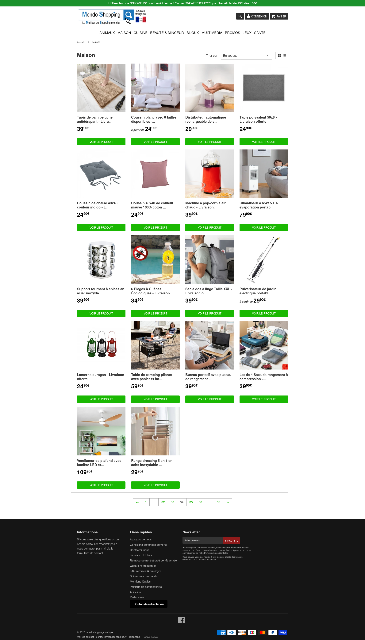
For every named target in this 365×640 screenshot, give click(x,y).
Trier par (211, 55)
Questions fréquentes (143, 566)
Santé (260, 32)
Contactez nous (139, 550)
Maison (124, 32)
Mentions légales (140, 581)
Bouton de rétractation (149, 604)
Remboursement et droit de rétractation (154, 560)
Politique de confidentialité (146, 587)
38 (218, 502)
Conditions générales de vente (148, 544)
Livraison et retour (141, 555)
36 (200, 502)
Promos (232, 32)
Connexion (259, 16)
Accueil (81, 42)
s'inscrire (231, 540)
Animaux (107, 32)
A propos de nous (141, 539)
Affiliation (135, 592)
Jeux (247, 32)
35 (191, 502)
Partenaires (137, 597)
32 (163, 502)
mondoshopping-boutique (99, 632)
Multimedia (212, 32)
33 (172, 502)
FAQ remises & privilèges (146, 571)
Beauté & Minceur (167, 32)
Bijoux (192, 32)
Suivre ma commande (143, 576)
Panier (281, 16)
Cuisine (141, 32)
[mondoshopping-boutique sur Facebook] (181, 621)
